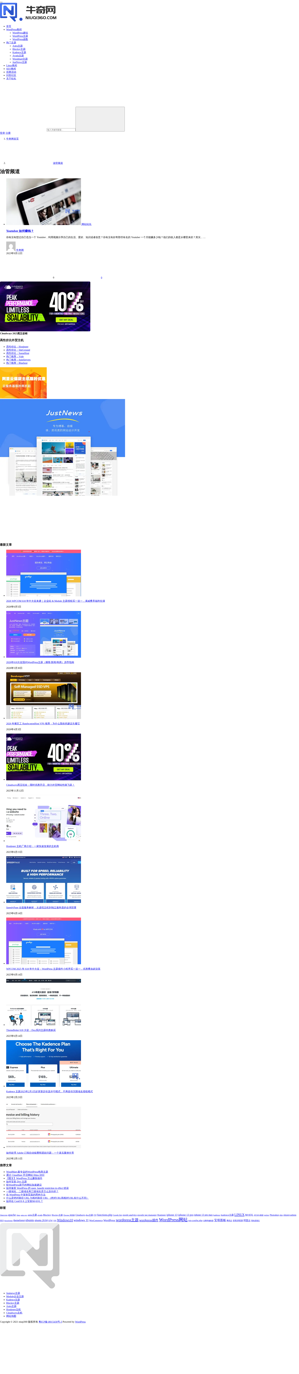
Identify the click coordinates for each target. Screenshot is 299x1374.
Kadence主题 (19, 52)
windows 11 (81, 1220)
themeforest (19, 1220)
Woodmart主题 (20, 59)
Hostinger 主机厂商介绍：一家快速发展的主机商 (32, 846)
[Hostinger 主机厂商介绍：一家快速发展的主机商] (43, 840)
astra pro (24, 1215)
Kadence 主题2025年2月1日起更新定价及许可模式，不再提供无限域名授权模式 (49, 1091)
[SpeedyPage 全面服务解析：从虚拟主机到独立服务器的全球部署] (43, 902)
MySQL (249, 1214)
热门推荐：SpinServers (18, 359)
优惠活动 (11, 72)
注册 (8, 133)
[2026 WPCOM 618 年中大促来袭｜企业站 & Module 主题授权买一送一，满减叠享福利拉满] (43, 595)
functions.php (104, 1214)
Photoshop (274, 1215)
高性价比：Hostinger (17, 346)
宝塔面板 (220, 1220)
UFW (50, 1220)
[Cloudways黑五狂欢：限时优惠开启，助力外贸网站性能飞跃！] (43, 779)
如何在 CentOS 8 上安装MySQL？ (24, 1201)
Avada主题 (18, 55)
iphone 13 (172, 1214)
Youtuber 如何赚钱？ (20, 231)
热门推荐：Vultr (15, 356)
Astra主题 (17, 46)
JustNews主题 (19, 62)
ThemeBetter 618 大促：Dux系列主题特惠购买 (31, 1030)
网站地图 (11, 1316)
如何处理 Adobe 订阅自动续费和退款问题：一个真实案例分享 (40, 1152)
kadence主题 (227, 1215)
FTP (95, 1215)
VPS (54, 1220)
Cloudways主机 (14, 1312)
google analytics (130, 1215)
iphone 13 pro (186, 1214)
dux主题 (89, 1215)
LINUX (239, 1214)
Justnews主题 (13, 1293)
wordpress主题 (127, 1220)
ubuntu (29, 1220)
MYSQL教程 (258, 1215)
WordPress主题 (20, 36)
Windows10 (65, 1220)
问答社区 (11, 75)
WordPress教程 (14, 29)
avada (40, 1215)
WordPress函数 (20, 39)
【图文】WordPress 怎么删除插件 (24, 1178)
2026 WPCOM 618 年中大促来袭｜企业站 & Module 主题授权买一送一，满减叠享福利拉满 (55, 601)
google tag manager (147, 1215)
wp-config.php (195, 1220)
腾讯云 (229, 1220)
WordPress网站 (173, 1219)
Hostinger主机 (13, 1309)
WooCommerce (96, 1220)
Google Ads (117, 1215)
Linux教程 (11, 65)
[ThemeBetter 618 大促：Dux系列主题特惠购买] (43, 1024)
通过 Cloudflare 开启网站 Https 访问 (25, 1175)
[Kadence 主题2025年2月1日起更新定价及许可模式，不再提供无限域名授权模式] (43, 1086)
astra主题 (32, 1215)
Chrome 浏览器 (69, 1215)
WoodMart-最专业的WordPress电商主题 (27, 1171)
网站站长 (87, 224)
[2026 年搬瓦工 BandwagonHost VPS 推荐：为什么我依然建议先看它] (43, 718)
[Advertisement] (93, 518)
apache (12, 1214)
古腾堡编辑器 (208, 1220)
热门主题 (11, 42)
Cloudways (80, 1215)
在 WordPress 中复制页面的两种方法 (25, 1194)
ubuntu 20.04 (41, 1220)
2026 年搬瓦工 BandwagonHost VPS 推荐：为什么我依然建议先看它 (43, 723)
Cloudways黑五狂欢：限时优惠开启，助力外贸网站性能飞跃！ (40, 785)
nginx (266, 1215)
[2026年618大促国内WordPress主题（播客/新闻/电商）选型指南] (43, 656)
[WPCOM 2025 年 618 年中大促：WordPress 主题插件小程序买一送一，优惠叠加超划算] (43, 963)
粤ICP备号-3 (50, 1321)
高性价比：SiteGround (18, 350)
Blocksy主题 (19, 49)
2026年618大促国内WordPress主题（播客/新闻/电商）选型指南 (40, 662)
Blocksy (47, 1215)
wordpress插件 (148, 1220)
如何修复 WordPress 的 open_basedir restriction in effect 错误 (37, 1188)
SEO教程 (11, 68)
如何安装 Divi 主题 (16, 1181)
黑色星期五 (255, 1220)
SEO (2, 1220)
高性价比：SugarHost (17, 353)
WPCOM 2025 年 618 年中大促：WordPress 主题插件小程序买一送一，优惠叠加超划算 (53, 969)
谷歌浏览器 (238, 1220)
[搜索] (100, 119)
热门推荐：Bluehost (16, 363)
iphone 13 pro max (203, 1214)
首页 (8, 26)
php (281, 1215)
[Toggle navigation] (1, 2)
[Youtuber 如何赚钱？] (44, 224)
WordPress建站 (20, 32)
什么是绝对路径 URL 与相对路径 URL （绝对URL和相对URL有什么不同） (47, 1198)
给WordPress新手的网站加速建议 (24, 1185)
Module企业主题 (15, 1296)
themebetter (8, 1220)
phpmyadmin (289, 1215)
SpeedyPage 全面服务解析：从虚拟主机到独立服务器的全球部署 (41, 907)
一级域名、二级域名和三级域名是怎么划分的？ (32, 1191)
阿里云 (247, 1220)
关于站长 (11, 78)
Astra (18, 1215)
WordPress (109, 1220)
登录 (2, 133)
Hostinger (161, 1215)
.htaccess (3, 1215)
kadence (216, 1215)
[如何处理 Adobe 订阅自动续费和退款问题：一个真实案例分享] (43, 1147)
